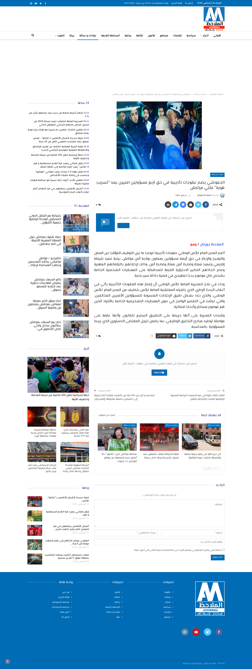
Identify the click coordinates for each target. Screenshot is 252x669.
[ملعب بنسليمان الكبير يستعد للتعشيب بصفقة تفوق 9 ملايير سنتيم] (34, 558)
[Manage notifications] (7, 661)
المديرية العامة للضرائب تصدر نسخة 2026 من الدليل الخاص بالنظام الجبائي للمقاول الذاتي (61, 123)
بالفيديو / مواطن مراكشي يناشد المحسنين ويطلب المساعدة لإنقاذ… (44, 262)
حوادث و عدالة (87, 36)
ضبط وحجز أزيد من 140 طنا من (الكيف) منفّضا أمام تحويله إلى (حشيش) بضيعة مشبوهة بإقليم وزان (124, 397)
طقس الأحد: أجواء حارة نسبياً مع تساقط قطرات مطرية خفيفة (59, 182)
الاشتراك (123, 225)
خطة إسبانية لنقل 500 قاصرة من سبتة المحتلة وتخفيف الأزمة (60, 156)
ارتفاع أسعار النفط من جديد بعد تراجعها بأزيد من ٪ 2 (59, 114)
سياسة (191, 36)
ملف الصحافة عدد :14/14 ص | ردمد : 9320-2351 (146, 3)
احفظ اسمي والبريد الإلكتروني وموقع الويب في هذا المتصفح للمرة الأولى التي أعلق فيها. (177, 550)
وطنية (168, 597)
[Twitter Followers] (207, 637)
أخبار (205, 36)
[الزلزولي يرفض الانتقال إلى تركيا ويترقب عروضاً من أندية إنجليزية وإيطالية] (34, 544)
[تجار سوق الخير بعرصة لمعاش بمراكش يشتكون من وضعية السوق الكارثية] (76, 308)
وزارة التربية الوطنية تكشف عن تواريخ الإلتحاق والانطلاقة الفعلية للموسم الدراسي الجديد (60, 148)
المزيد (60, 36)
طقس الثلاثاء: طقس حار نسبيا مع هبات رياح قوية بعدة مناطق (58, 131)
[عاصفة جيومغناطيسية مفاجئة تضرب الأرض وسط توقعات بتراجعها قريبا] (41, 417)
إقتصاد (177, 36)
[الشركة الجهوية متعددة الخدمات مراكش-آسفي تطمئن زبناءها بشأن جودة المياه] (74, 452)
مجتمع (164, 36)
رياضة (128, 36)
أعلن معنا (64, 612)
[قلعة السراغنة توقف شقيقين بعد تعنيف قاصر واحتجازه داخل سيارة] (159, 437)
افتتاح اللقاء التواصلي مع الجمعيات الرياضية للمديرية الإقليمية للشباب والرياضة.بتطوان (198, 397)
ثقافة (139, 36)
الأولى (217, 36)
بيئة (71, 36)
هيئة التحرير (176, 3)
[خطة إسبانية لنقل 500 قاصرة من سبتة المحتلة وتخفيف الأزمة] (58, 375)
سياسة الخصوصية (60, 602)
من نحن (65, 592)
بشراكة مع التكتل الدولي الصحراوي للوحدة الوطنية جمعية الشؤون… (45, 219)
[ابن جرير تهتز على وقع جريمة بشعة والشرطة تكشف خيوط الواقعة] (201, 437)
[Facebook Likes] (219, 637)
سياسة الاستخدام (60, 607)
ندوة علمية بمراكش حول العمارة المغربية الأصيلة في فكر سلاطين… (45, 240)
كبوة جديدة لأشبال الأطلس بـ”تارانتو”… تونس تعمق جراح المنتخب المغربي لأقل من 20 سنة (61, 140)
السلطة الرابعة (110, 36)
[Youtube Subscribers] (196, 637)
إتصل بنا (189, 3)
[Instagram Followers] (184, 637)
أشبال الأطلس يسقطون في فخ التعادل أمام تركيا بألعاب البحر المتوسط (61, 190)
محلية (168, 602)
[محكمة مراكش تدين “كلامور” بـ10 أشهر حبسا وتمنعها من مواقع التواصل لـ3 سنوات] (117, 437)
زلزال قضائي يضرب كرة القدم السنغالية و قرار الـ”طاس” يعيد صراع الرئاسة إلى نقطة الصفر (61, 165)
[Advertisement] (126, 66)
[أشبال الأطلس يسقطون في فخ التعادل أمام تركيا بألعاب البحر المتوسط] (34, 530)
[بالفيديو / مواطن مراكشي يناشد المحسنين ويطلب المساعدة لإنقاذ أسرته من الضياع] (76, 265)
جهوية (167, 592)
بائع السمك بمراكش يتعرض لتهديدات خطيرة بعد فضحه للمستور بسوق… (46, 284)
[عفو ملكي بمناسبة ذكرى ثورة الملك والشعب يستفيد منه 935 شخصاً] (74, 417)
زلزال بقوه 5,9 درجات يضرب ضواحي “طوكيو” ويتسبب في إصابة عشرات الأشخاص (62, 173)
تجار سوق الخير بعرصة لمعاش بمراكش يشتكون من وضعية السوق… (44, 304)
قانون (151, 36)
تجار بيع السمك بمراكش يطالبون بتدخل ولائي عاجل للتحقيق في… (45, 326)
